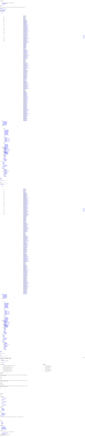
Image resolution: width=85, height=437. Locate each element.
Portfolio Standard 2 (7, 130)
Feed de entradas (3, 413)
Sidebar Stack (6, 148)
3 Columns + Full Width (7, 138)
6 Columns (6, 141)
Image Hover (6, 151)
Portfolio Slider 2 (6, 133)
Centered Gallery (6, 145)
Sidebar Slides (6, 147)
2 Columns (6, 137)
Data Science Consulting (4, 429)
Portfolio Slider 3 (6, 134)
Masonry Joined (6, 132)
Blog (2, 422)
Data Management (3, 427)
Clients (2, 423)
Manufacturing (3, 409)
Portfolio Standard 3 (7, 131)
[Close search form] (0, 182)
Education (3, 408)
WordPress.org (3, 414)
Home (2, 359)
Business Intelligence (4, 428)
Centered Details (6, 144)
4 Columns (6, 139)
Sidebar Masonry (6, 146)
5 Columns (6, 140)
